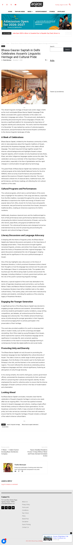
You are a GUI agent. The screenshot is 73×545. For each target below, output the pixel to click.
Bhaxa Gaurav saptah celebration (30, 424)
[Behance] (16, 471)
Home (3, 43)
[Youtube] (15, 4)
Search (52, 46)
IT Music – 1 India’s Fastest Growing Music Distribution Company (10, 452)
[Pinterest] (12, 64)
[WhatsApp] (16, 64)
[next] (70, 33)
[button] (69, 4)
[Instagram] (7, 4)
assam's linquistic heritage (13, 424)
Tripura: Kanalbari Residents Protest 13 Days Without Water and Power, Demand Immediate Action (37, 453)
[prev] (67, 33)
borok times (5, 426)
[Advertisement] (61, 77)
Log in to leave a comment (9, 484)
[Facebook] (2, 4)
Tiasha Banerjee (7, 60)
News (7, 43)
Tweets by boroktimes (57, 91)
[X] (11, 4)
